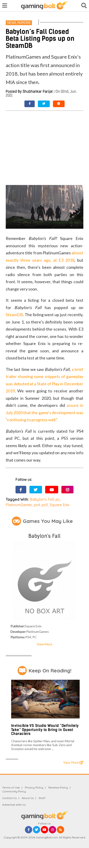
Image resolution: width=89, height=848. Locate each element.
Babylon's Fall (42, 499)
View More (44, 644)
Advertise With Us (14, 804)
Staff (42, 798)
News (11, 23)
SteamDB (14, 314)
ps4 (37, 505)
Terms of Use (11, 787)
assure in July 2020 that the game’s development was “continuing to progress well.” (44, 412)
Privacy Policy (34, 787)
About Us (28, 798)
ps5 (45, 505)
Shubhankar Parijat (38, 91)
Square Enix (59, 505)
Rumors (24, 23)
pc (58, 499)
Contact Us (9, 798)
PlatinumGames (19, 505)
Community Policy (14, 791)
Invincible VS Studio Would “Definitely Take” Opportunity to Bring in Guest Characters (45, 729)
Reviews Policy (58, 787)
